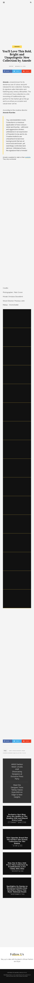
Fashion (17, 46)
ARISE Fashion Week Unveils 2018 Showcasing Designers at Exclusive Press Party (17, 771)
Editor (11, 66)
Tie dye (24, 753)
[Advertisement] (17, 23)
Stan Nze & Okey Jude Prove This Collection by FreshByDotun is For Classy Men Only (17, 865)
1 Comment (12, 822)
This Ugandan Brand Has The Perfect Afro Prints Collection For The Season (17, 840)
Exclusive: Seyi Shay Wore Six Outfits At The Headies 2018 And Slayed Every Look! (17, 817)
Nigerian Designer (8, 753)
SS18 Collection (17, 753)
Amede (23, 750)
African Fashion (16, 750)
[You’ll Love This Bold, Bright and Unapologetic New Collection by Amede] (17, 318)
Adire (10, 750)
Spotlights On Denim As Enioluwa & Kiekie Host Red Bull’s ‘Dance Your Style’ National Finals (17, 889)
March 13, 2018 (21, 66)
